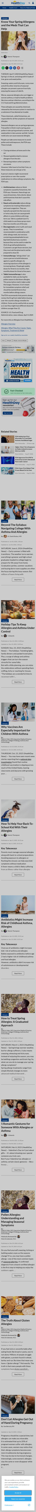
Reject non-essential (18, 1499)
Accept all (18, 1493)
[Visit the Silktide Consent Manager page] (29, 1505)
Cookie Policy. (13, 1487)
